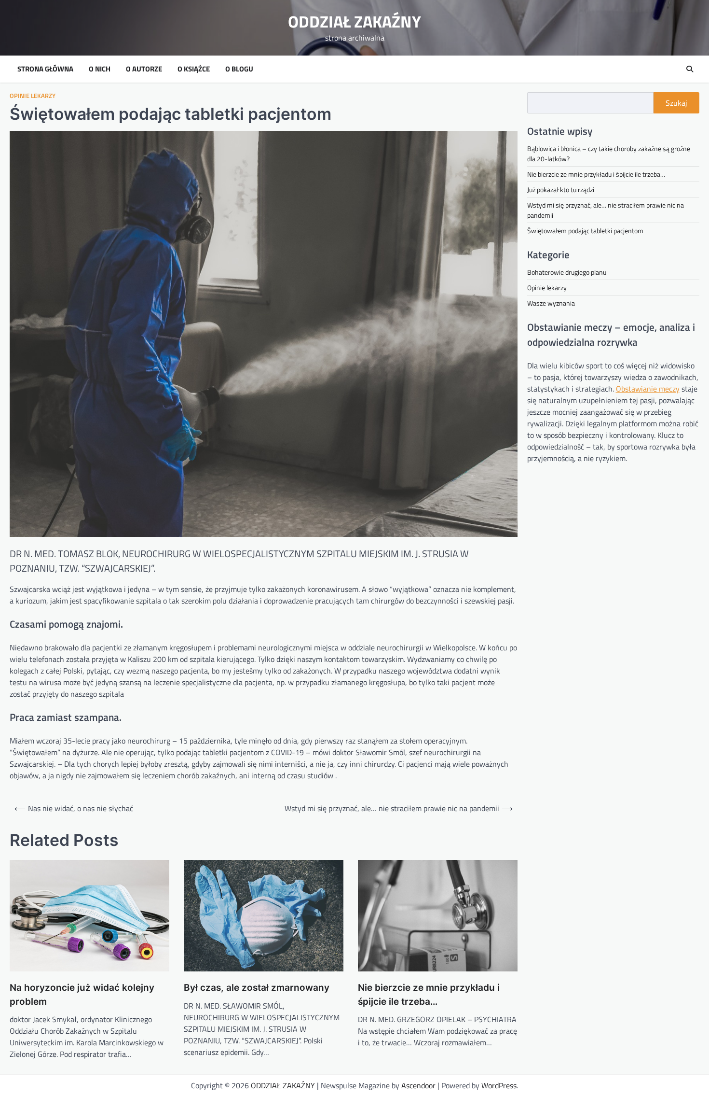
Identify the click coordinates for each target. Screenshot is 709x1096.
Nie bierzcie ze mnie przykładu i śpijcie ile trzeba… (429, 994)
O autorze (144, 69)
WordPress (499, 1085)
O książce (193, 69)
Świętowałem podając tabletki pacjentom (585, 230)
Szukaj (676, 103)
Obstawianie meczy (648, 388)
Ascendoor (418, 1085)
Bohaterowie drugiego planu (566, 272)
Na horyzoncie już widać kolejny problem (82, 994)
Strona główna (45, 69)
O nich (99, 69)
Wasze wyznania (551, 303)
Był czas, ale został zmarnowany (256, 987)
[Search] (689, 69)
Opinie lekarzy (32, 95)
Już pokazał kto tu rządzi (560, 189)
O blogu (239, 69)
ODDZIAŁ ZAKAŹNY (354, 21)
